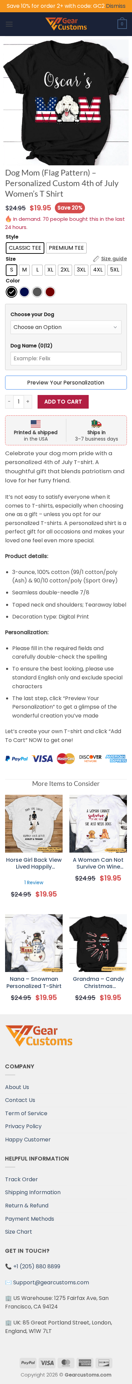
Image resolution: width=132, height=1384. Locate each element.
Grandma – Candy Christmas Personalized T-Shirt (98, 983)
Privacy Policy (23, 1126)
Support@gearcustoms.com (51, 1282)
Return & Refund (26, 1205)
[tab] (66, 314)
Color (13, 280)
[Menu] (9, 24)
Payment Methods (29, 1219)
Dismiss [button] (116, 6)
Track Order (21, 1179)
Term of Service (26, 1113)
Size (11, 259)
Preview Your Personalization (65, 382)
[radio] (25, 248)
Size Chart (18, 1232)
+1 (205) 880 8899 (36, 1266)
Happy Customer (28, 1139)
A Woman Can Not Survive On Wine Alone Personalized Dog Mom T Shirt (98, 864)
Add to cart (63, 401)
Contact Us (20, 1100)
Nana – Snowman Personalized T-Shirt (34, 983)
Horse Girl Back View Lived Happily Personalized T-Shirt (34, 864)
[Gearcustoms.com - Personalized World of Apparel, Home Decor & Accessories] (66, 24)
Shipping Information (33, 1192)
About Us (17, 1087)
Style (12, 237)
